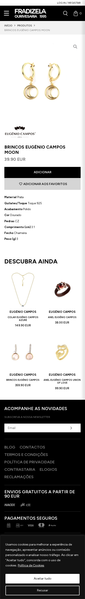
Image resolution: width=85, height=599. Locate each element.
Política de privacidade (29, 462)
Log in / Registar (69, 2)
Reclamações (19, 476)
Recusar (42, 590)
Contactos (32, 447)
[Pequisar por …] (65, 13)
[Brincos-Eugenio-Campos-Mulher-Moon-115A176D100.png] (42, 79)
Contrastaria (19, 469)
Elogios (48, 469)
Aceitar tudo (42, 578)
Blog (9, 447)
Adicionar (42, 172)
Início (8, 25)
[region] (42, 567)
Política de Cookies (31, 565)
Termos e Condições (26, 454)
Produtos (24, 25)
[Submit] (71, 428)
